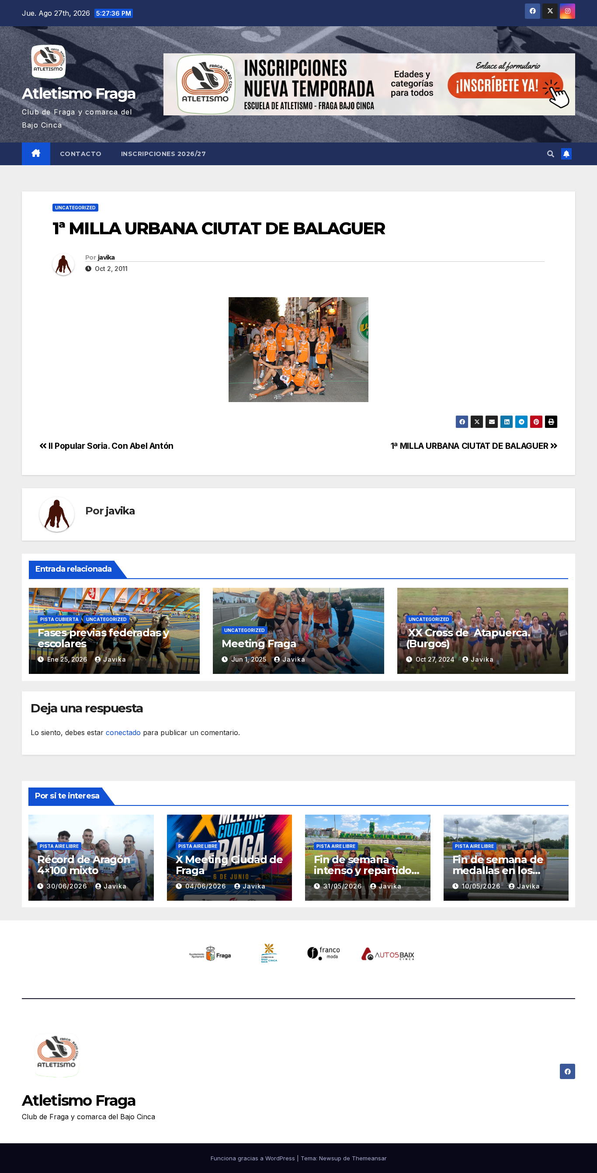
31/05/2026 (343, 886)
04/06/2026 (206, 886)
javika (106, 257)
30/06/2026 (68, 886)
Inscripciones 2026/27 (163, 154)
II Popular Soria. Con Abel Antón (110, 446)
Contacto (81, 154)
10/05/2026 (482, 886)
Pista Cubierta (59, 619)
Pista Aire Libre (59, 846)
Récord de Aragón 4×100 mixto (83, 865)
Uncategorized (75, 207)
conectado (123, 732)
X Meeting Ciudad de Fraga (229, 865)
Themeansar (369, 1158)
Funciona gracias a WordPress (254, 1158)
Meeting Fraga (259, 643)
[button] (550, 153)
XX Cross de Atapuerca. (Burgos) (468, 638)
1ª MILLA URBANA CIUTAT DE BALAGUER (471, 446)
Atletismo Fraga (79, 93)
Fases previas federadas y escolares (103, 638)
